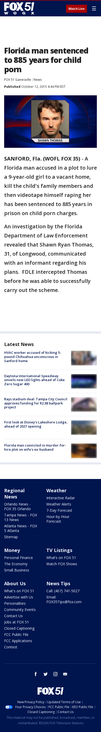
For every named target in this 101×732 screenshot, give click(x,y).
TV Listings (59, 550)
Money (12, 550)
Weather (56, 490)
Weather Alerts (58, 504)
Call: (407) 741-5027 (63, 590)
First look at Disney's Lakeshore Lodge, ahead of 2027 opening (36, 424)
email (65, 674)
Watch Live (76, 9)
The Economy (15, 563)
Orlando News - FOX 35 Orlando (17, 506)
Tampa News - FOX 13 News (20, 517)
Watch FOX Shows (61, 563)
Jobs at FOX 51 (16, 622)
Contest (10, 646)
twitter (45, 674)
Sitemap (11, 536)
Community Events (20, 609)
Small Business (16, 570)
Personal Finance (18, 557)
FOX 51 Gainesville (17, 79)
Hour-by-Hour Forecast (57, 519)
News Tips (58, 583)
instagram (55, 674)
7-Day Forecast (59, 510)
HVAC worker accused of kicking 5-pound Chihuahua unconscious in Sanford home (32, 356)
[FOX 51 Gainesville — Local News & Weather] (19, 8)
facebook (36, 674)
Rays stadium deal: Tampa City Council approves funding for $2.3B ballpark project (35, 403)
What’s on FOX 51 (61, 557)
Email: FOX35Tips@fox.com (64, 599)
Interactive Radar (60, 497)
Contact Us (13, 615)
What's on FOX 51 (19, 590)
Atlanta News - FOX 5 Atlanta (20, 528)
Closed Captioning (19, 628)
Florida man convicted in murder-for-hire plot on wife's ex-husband (35, 447)
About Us (15, 583)
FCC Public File (16, 634)
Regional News (14, 493)
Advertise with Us (18, 597)
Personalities (15, 603)
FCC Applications (18, 640)
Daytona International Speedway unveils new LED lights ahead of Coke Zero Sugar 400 (34, 380)
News (38, 79)
